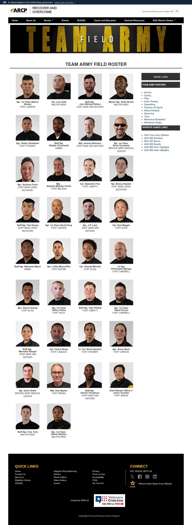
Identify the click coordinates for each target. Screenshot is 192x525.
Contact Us (20, 474)
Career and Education (105, 20)
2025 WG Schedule (153, 138)
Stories (47, 20)
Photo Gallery (60, 477)
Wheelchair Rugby (153, 122)
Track (146, 116)
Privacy (95, 471)
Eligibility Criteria (23, 480)
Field (146, 98)
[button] (65, 2)
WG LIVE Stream (152, 141)
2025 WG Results (152, 144)
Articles (57, 474)
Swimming (149, 113)
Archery (148, 92)
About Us (31, 20)
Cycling (147, 95)
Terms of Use (98, 474)
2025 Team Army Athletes (156, 135)
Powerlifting (149, 104)
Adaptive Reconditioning (65, 471)
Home (15, 20)
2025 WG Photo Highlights (156, 147)
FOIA (94, 480)
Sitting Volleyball (151, 110)
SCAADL (81, 20)
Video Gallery (60, 480)
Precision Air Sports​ (153, 107)
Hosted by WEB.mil (80, 500)
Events (65, 20)
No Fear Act (98, 483)
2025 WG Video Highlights (156, 150)
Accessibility (98, 477)
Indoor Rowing (151, 101)
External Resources (134, 20)
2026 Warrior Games (163, 20)
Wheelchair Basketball (154, 119)
